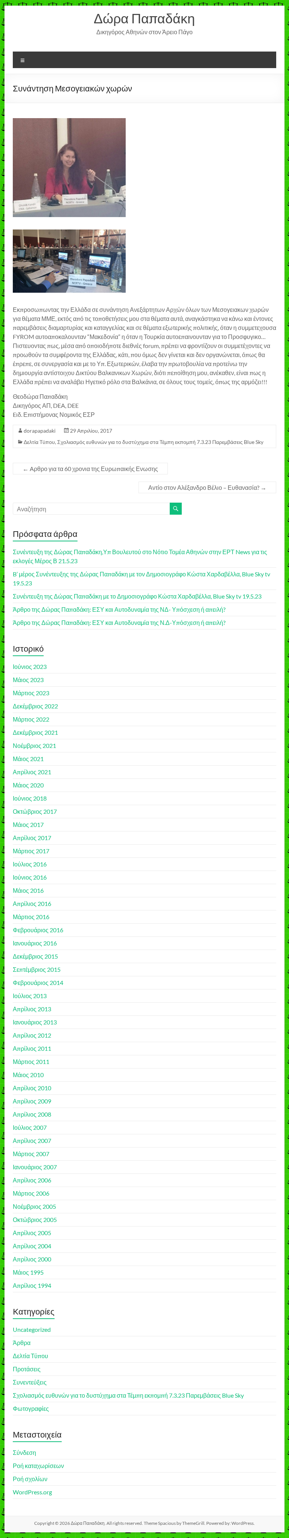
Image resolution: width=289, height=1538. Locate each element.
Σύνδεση (24, 1452)
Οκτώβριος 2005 (35, 1219)
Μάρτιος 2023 (31, 692)
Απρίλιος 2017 (32, 837)
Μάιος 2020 (28, 785)
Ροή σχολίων (30, 1478)
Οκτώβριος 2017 (35, 811)
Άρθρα (21, 1342)
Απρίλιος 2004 (32, 1245)
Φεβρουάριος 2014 (38, 982)
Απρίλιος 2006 (32, 1180)
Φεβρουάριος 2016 (38, 929)
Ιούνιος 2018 (30, 798)
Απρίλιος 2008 (32, 1114)
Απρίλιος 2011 (32, 1048)
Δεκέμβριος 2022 (35, 706)
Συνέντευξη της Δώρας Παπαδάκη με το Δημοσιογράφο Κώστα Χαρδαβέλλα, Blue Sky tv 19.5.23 (137, 596)
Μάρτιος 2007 (31, 1153)
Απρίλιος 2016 (32, 903)
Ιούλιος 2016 (30, 864)
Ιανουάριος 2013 (35, 1022)
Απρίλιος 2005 (32, 1232)
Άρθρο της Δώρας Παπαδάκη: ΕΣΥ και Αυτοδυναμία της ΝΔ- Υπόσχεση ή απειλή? (119, 609)
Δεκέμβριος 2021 (35, 732)
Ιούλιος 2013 (30, 995)
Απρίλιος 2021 (32, 771)
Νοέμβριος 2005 (34, 1206)
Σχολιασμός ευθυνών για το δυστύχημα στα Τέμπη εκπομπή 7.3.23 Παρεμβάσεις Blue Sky (160, 442)
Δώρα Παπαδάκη (144, 18)
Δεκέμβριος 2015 (35, 956)
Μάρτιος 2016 (31, 916)
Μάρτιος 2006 (31, 1193)
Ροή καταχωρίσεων (38, 1465)
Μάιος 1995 (28, 1272)
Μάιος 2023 (28, 679)
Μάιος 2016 (28, 890)
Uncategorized (32, 1329)
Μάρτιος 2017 (31, 850)
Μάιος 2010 (28, 1074)
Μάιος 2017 (28, 824)
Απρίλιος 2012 (32, 1035)
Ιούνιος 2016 (30, 877)
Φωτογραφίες (31, 1408)
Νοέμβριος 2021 (34, 745)
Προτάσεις (27, 1368)
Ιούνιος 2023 (30, 666)
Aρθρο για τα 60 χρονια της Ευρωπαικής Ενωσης (90, 468)
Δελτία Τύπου (39, 442)
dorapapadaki (40, 430)
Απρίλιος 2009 (32, 1101)
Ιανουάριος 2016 (35, 943)
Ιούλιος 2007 (30, 1127)
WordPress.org (32, 1491)
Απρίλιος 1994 (32, 1285)
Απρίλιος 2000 (32, 1259)
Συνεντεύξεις (30, 1382)
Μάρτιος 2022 (31, 719)
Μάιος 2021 (28, 758)
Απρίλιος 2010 (32, 1087)
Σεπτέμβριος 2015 (37, 969)
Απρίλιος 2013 (32, 1008)
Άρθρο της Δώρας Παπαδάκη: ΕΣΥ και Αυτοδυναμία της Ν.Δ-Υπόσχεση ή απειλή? (119, 622)
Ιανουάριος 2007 (35, 1166)
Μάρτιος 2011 (31, 1061)
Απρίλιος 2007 (32, 1140)
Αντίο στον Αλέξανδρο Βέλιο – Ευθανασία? (207, 487)
